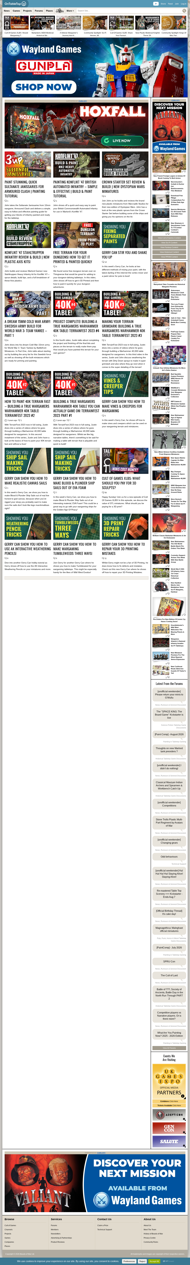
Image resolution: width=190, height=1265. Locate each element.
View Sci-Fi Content (169, 243)
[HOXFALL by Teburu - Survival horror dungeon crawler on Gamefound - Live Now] (76, 148)
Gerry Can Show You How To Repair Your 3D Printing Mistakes (123, 549)
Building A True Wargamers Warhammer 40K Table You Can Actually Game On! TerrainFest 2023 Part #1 (76, 408)
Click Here (169, 1101)
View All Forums (169, 1048)
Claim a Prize (102, 1225)
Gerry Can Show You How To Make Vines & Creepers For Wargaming (123, 406)
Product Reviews (58, 1242)
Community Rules (151, 1242)
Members (54, 1230)
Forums (39, 10)
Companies (9, 1242)
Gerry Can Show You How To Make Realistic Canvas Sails (26, 480)
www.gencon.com (169, 1128)
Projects (27, 10)
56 (106, 493)
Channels (8, 1230)
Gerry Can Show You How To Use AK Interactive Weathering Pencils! (28, 549)
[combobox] (131, 10)
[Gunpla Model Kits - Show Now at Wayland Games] (95, 67)
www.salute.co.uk (169, 1141)
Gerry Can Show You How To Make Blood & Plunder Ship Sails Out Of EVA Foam (74, 483)
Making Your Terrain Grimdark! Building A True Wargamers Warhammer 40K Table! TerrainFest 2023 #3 (123, 328)
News (7, 10)
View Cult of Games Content (169, 238)
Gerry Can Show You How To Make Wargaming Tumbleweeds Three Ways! (74, 549)
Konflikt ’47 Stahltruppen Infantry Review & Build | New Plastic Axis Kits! (27, 257)
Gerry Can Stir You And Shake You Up (124, 254)
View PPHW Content (169, 257)
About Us (147, 1225)
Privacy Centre (150, 1238)
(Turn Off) (83, 101)
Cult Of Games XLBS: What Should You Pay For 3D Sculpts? (121, 483)
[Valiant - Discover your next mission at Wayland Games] (169, 152)
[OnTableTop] (15, 3)
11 (106, 558)
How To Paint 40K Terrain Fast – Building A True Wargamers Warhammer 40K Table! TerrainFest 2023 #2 (27, 408)
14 (106, 262)
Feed (170, 4)
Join (177, 4)
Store (163, 4)
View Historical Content (169, 252)
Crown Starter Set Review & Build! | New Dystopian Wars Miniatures (123, 187)
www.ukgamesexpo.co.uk (169, 1081)
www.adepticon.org (169, 1115)
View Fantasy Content (169, 247)
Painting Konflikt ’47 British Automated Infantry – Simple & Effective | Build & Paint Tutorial (75, 189)
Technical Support (104, 1230)
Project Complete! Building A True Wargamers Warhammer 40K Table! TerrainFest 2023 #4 (76, 326)
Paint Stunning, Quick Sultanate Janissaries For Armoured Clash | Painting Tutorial (25, 189)
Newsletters (55, 1234)
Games (16, 10)
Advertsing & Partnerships (61, 1238)
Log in (183, 4)
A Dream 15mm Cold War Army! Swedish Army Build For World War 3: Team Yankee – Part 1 (27, 328)
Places (49, 10)
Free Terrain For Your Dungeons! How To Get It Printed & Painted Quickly (72, 257)
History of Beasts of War (153, 1234)
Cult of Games (10, 1225)
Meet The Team (150, 1230)
